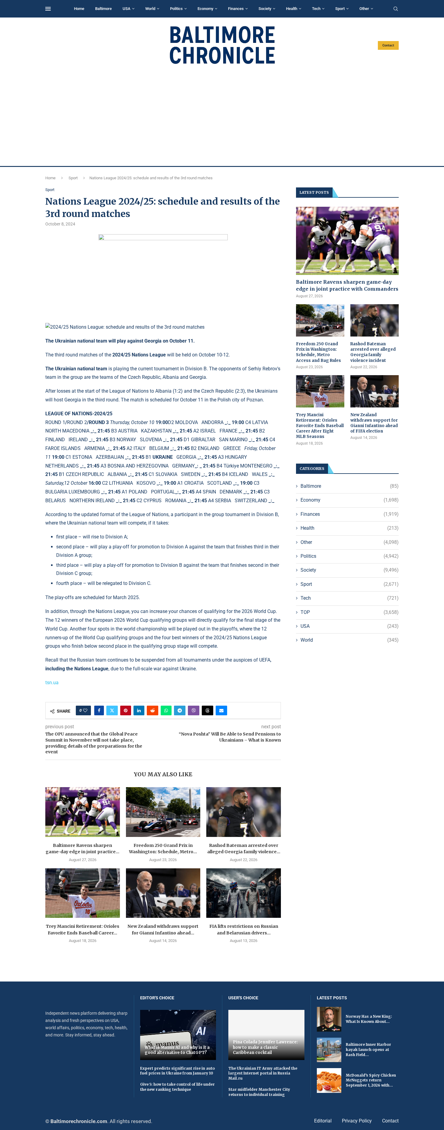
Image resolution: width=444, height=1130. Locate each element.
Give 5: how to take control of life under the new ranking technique (177, 1087)
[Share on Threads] (207, 710)
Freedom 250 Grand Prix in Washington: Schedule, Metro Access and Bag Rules (318, 352)
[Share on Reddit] (152, 710)
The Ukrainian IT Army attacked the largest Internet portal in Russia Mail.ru (262, 1073)
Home (79, 8)
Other (364, 8)
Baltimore (103, 8)
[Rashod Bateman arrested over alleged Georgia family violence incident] (243, 812)
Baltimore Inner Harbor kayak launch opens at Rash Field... (368, 1049)
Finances (236, 8)
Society (265, 8)
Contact (388, 45)
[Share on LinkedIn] (139, 710)
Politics (176, 8)
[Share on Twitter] (112, 710)
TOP (350, 612)
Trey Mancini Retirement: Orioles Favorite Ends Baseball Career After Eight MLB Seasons (320, 425)
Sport (340, 8)
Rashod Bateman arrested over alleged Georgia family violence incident (373, 352)
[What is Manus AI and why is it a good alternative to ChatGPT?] (178, 1035)
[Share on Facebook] (99, 710)
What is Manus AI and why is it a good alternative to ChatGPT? (177, 1050)
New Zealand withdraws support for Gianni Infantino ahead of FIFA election (374, 423)
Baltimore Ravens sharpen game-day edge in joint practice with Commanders (347, 285)
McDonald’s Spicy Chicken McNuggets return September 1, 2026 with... (371, 1080)
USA (126, 8)
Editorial (323, 1121)
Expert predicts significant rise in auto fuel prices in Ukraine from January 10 (177, 1071)
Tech (316, 8)
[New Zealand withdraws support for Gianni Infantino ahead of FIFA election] (163, 893)
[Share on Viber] (193, 710)
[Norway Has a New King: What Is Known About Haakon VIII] (329, 1019)
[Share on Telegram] (179, 710)
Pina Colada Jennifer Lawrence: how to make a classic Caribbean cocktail (265, 1047)
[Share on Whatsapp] (166, 710)
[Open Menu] (48, 8)
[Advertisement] (222, 115)
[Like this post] (85, 710)
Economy (205, 8)
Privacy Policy (357, 1121)
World (150, 8)
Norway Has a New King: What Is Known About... (369, 1019)
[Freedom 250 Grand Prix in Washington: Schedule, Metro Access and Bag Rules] (163, 812)
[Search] (396, 9)
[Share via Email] (221, 710)
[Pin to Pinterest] (125, 710)
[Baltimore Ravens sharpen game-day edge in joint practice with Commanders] (82, 812)
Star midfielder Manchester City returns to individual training (259, 1092)
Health (291, 8)
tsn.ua (52, 682)
